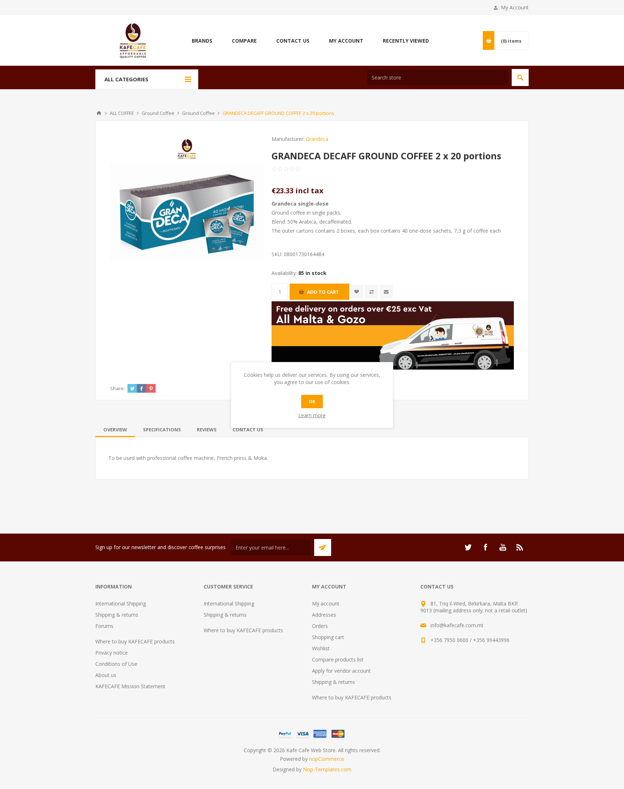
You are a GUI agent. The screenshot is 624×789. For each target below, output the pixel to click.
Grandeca (317, 138)
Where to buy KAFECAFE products (135, 641)
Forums (104, 625)
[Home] (99, 113)
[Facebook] (485, 547)
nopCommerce (326, 758)
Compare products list (338, 659)
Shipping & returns (116, 614)
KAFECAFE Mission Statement (130, 686)
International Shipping (120, 603)
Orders (320, 625)
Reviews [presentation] (207, 429)
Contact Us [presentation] (248, 429)
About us (105, 675)
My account (325, 603)
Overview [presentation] (115, 429)
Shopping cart (328, 637)
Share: (117, 388)
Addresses (324, 614)
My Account (515, 7)
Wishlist (321, 648)
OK (312, 401)
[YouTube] (502, 547)
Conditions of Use (116, 663)
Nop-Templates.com (327, 769)
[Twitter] (468, 547)
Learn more (312, 415)
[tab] (115, 429)
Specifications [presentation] (162, 429)
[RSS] (520, 547)
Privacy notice (111, 652)
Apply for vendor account (341, 670)
